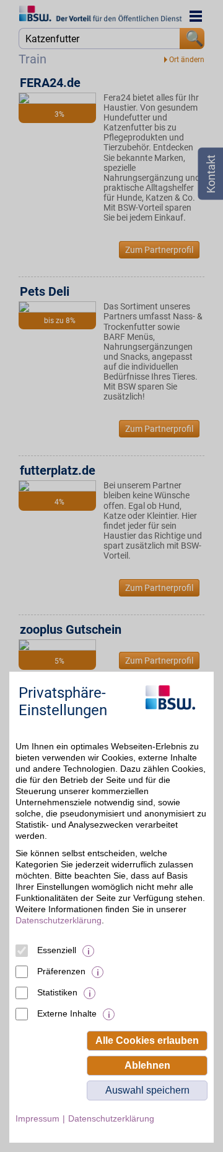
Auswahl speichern (147, 1090)
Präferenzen (61, 971)
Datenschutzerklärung (58, 920)
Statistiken (57, 992)
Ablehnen (147, 1065)
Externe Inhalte (67, 1013)
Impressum (37, 1118)
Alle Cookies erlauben (147, 1040)
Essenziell (56, 950)
